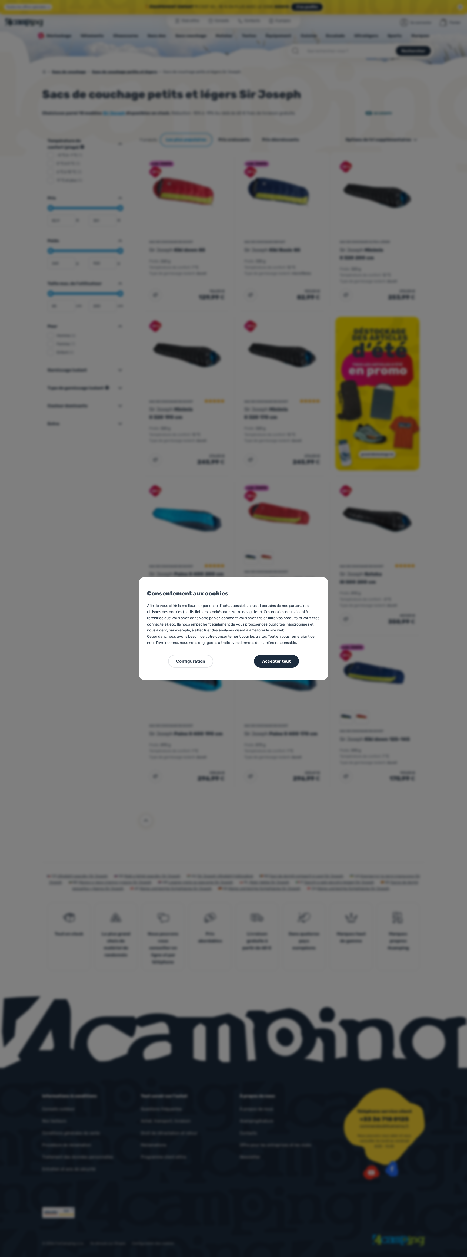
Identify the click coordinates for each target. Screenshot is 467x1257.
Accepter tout (276, 661)
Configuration (190, 661)
